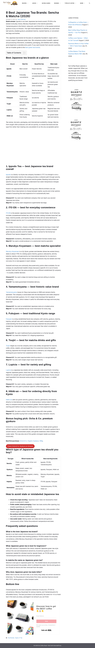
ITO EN (8, 213)
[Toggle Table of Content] (23, 53)
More (81, 3)
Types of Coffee (69, 3)
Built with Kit (46, 630)
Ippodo (8, 174)
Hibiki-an (9, 400)
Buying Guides (46, 3)
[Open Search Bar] (89, 3)
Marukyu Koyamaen (12, 251)
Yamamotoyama (11, 292)
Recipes (24, 3)
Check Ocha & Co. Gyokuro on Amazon (20, 446)
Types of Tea (18, 638)
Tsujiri (8, 346)
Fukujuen (9, 319)
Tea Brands (11, 638)
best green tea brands (32, 47)
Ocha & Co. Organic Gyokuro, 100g (31, 441)
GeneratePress (57, 645)
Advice (34, 3)
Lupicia (8, 370)
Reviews (56, 3)
